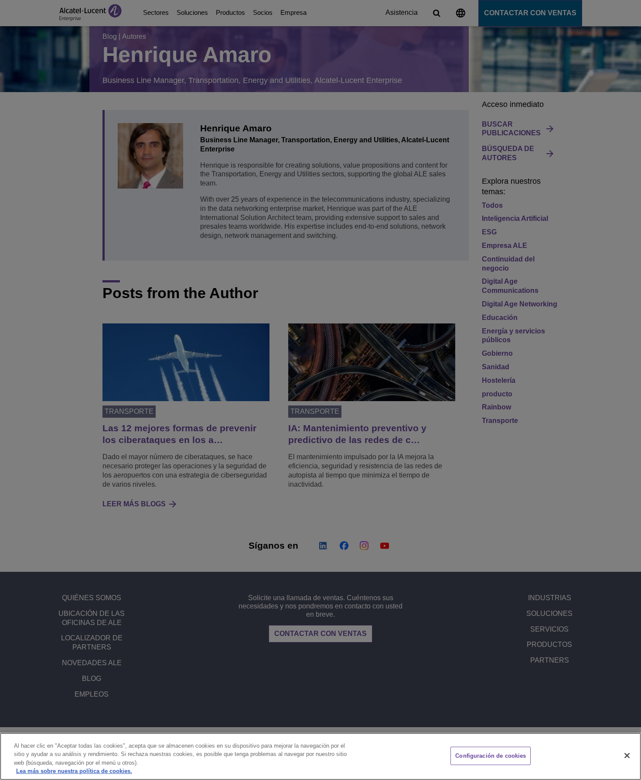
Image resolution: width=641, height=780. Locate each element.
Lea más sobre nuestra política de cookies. (74, 771)
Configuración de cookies (490, 756)
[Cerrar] (627, 755)
